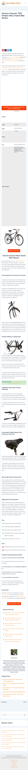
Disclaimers (14, 765)
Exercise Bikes (14, 760)
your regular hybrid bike (19, 261)
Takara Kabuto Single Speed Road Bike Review (14, 692)
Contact (14, 763)
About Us (14, 762)
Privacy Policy (14, 767)
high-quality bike (6, 594)
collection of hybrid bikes (13, 57)
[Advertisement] (14, 34)
